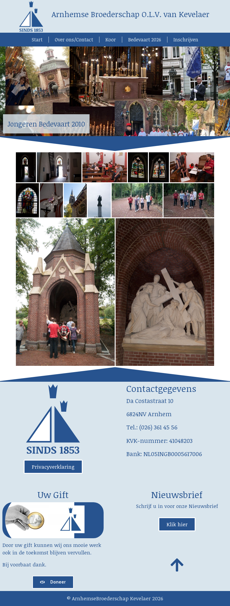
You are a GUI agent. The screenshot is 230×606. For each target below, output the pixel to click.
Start (37, 39)
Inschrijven (185, 39)
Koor (110, 39)
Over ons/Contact (74, 39)
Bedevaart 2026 (144, 39)
